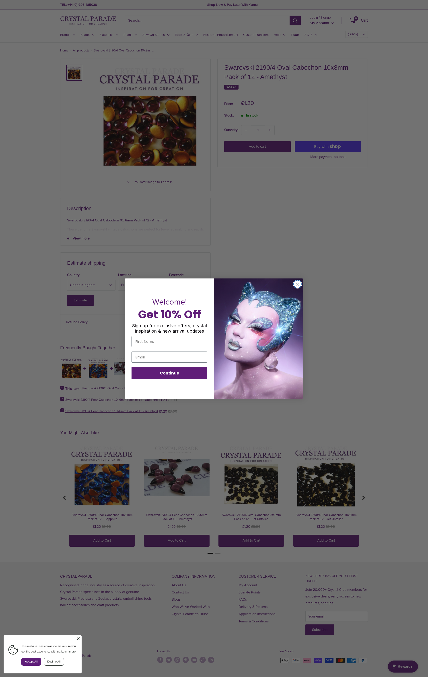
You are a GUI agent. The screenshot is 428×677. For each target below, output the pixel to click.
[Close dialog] (297, 284)
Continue (169, 373)
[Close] (78, 638)
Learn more (68, 651)
